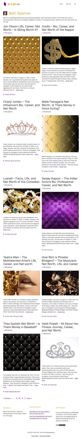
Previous (6, 398)
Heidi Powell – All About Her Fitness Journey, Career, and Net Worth (60, 327)
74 (17, 398)
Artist (45, 85)
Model (12, 160)
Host (49, 384)
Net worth (12, 94)
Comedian (8, 234)
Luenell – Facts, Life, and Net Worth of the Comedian (21, 180)
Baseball (12, 391)
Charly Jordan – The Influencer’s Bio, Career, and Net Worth (21, 105)
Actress (46, 171)
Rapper (55, 85)
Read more (19, 90)
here (10, 415)
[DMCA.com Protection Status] (60, 425)
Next (29, 398)
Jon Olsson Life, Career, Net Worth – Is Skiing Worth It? (21, 28)
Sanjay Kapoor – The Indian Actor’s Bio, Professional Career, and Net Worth (60, 182)
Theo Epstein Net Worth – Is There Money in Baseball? (21, 325)
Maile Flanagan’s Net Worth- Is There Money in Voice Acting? (58, 105)
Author (45, 384)
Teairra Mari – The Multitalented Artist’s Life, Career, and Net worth (20, 260)
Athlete (7, 94)
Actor (45, 249)
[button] (75, 4)
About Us (68, 4)
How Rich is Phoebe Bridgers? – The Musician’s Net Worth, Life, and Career (60, 260)
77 (25, 398)
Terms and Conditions (45, 436)
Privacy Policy (34, 436)
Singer (21, 316)
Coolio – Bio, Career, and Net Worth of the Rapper (58, 28)
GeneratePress (50, 432)
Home (61, 4)
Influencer (7, 160)
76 (22, 398)
